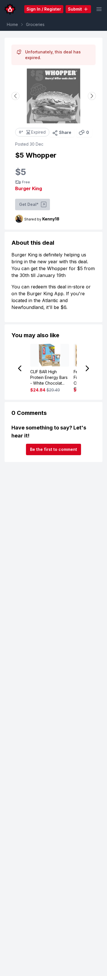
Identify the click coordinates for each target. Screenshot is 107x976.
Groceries (35, 24)
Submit (75, 9)
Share (65, 132)
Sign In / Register (44, 9)
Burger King (28, 188)
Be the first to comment (53, 449)
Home (12, 24)
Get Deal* (29, 204)
